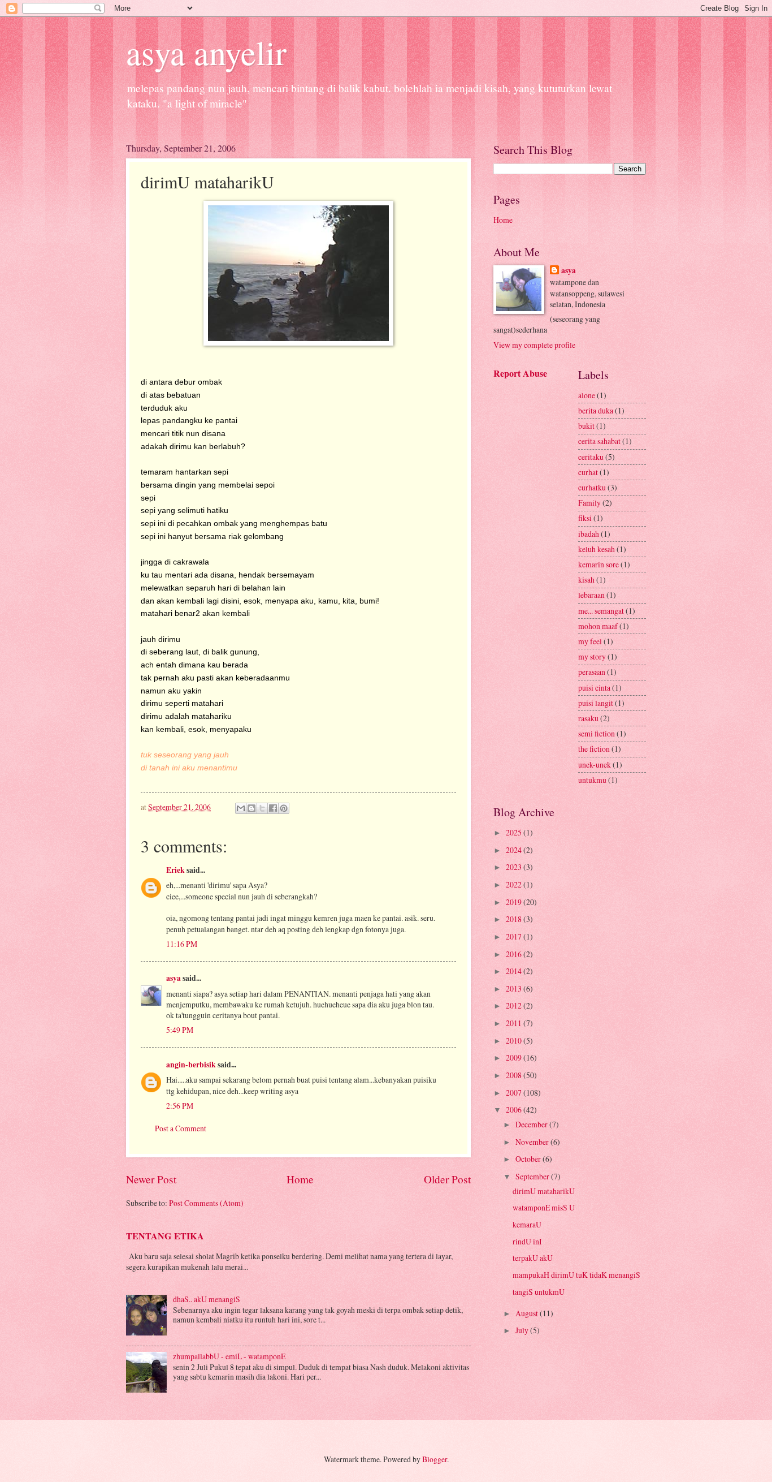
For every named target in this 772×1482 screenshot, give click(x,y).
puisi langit (595, 702)
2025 (514, 832)
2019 (514, 902)
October (529, 1158)
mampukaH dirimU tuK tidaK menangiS (576, 1274)
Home (300, 1179)
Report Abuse (520, 373)
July (522, 1330)
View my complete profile (534, 344)
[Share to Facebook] (273, 808)
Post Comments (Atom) (206, 1202)
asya (173, 978)
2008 (514, 1075)
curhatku (592, 487)
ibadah (588, 533)
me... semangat (601, 610)
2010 (514, 1040)
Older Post (447, 1179)
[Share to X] (262, 808)
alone (586, 395)
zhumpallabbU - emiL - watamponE (229, 1356)
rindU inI (527, 1241)
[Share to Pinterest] (283, 808)
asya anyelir (206, 52)
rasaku (588, 718)
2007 (514, 1092)
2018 (514, 919)
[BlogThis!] (251, 808)
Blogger (434, 1459)
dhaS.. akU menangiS (206, 1299)
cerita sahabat (599, 441)
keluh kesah (596, 549)
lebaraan (591, 594)
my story (592, 656)
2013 (514, 988)
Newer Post (151, 1179)
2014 (514, 971)
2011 (514, 1023)
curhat (588, 472)
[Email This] (240, 808)
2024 (514, 850)
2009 (514, 1057)
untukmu (592, 779)
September (533, 1176)
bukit (586, 425)
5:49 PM (179, 1029)
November (532, 1141)
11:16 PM (181, 943)
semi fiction (596, 733)
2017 (514, 936)
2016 (514, 954)
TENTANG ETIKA (165, 1236)
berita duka (595, 410)
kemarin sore (598, 564)
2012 (514, 1005)
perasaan (591, 671)
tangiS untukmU (539, 1291)
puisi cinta (594, 687)
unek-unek (594, 764)
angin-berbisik (191, 1064)
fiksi (585, 517)
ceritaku (591, 456)
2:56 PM (179, 1105)
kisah (586, 579)
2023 (514, 866)
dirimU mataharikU (544, 1191)
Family (589, 502)
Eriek (175, 870)
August (527, 1313)
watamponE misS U (544, 1207)
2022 (514, 884)
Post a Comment (180, 1128)
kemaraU (527, 1224)
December (532, 1124)
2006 (514, 1109)
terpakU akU (533, 1257)
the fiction (594, 748)
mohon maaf (598, 626)
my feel (590, 641)
